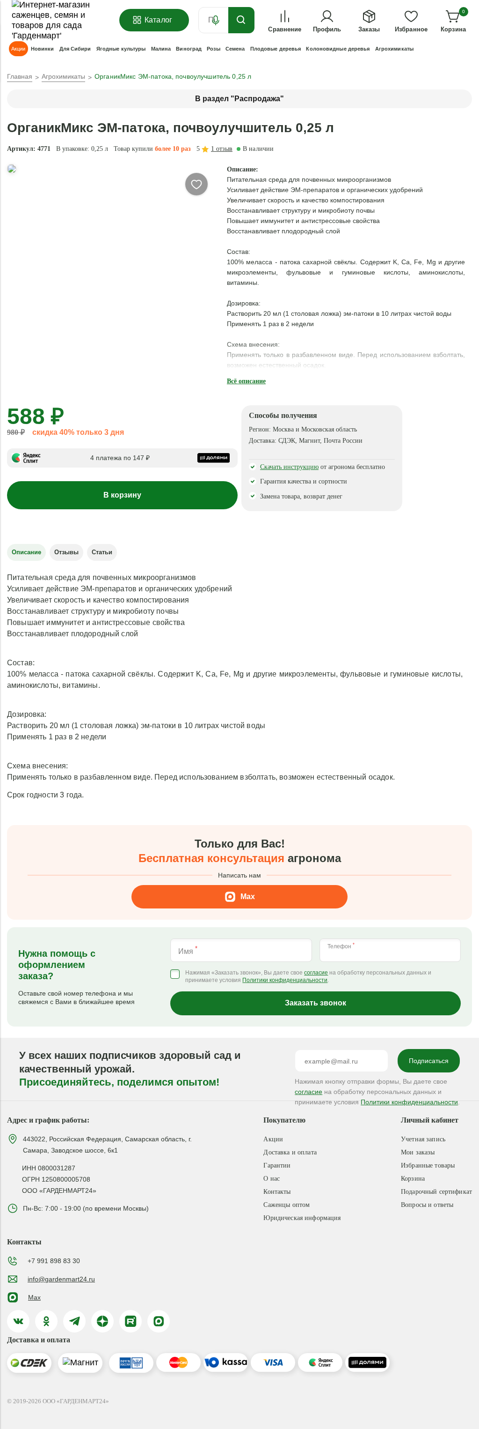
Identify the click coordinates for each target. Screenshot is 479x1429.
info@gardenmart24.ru (61, 1279)
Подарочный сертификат (436, 1191)
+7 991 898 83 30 (54, 1261)
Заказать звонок (315, 1003)
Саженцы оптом (286, 1204)
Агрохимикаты (394, 49)
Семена (235, 49)
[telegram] (74, 1321)
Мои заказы (418, 1152)
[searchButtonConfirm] (241, 20)
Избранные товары (428, 1165)
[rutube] (130, 1321)
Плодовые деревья (275, 49)
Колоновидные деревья (338, 49)
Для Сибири (75, 49)
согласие (316, 973)
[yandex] (102, 1321)
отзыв (221, 148)
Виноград (189, 49)
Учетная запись (423, 1139)
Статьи (102, 552)
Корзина (413, 1178)
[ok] (46, 1321)
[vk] (18, 1321)
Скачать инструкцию (289, 466)
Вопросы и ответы (427, 1204)
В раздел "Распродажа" (239, 99)
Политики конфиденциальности (284, 980)
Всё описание (246, 381)
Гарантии (276, 1165)
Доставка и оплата (289, 1152)
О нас (271, 1178)
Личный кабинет (429, 1120)
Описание (26, 552)
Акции (273, 1139)
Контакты (276, 1191)
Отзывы (66, 552)
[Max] (158, 1321)
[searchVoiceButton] (216, 20)
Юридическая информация (302, 1217)
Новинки (42, 49)
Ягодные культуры (121, 49)
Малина (161, 49)
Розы (213, 49)
